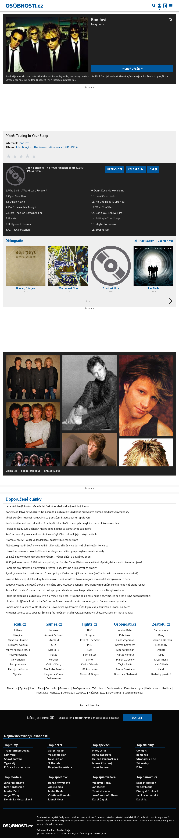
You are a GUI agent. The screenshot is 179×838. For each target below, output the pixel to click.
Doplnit (138, 717)
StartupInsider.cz (133, 692)
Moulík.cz (42, 692)
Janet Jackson (100, 767)
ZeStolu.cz (98, 688)
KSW (89, 649)
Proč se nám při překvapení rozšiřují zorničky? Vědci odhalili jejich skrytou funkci (52, 534)
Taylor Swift (125, 664)
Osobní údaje (63, 830)
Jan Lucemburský (147, 795)
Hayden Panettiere (60, 767)
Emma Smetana (125, 669)
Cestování (51, 688)
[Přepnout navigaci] (159, 5)
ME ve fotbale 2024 (18, 649)
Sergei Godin (56, 750)
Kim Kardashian (125, 649)
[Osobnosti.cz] (24, 5)
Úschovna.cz (152, 688)
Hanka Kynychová (59, 782)
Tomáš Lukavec (102, 791)
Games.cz (53, 624)
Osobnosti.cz (125, 624)
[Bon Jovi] (47, 44)
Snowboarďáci (13, 759)
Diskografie (14, 240)
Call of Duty (53, 664)
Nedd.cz (166, 688)
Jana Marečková (14, 782)
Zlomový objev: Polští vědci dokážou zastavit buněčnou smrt (42, 540)
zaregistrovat (81, 717)
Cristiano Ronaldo (59, 795)
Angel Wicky (11, 795)
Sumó (89, 659)
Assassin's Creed (53, 635)
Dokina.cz (68, 692)
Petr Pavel (125, 635)
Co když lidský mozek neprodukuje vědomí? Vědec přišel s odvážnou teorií (48, 556)
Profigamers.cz (81, 688)
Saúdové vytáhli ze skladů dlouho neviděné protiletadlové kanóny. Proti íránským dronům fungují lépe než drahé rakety (75, 584)
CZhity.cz (81, 692)
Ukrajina (18, 635)
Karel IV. (141, 799)
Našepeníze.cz (96, 692)
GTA (53, 645)
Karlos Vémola (89, 664)
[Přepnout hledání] (154, 5)
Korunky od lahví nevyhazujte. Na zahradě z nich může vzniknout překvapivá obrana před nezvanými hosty (67, 512)
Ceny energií (18, 659)
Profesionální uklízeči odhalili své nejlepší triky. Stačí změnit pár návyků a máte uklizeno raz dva (62, 523)
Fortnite (54, 659)
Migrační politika (18, 645)
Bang (161, 635)
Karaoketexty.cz (133, 688)
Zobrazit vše (165, 240)
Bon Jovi (98, 19)
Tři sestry (142, 763)
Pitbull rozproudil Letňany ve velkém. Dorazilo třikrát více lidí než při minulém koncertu (57, 545)
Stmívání (10, 754)
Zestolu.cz (161, 624)
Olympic (141, 750)
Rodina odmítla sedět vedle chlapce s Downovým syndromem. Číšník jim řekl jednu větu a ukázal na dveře (68, 607)
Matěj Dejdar (56, 791)
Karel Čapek (100, 799)
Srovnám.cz (114, 692)
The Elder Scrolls (54, 669)
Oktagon (89, 635)
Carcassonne (161, 630)
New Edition (55, 759)
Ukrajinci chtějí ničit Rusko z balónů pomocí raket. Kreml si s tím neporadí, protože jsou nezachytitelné (66, 601)
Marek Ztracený (125, 659)
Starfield (54, 640)
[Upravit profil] (170, 20)
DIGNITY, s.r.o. (100, 833)
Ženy (40, 688)
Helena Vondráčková (105, 759)
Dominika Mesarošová (18, 799)
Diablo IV (53, 649)
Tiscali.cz (18, 624)
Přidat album (145, 240)
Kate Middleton (146, 782)
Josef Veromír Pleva (105, 795)
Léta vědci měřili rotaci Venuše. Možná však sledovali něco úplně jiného (47, 506)
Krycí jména (161, 659)
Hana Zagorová (125, 640)
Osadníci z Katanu (161, 640)
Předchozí (114, 169)
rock (101, 24)
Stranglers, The (146, 759)
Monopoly (161, 645)
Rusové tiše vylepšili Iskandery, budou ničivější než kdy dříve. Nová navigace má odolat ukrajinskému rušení (68, 579)
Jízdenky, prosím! (161, 674)
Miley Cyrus (99, 750)
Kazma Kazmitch (125, 645)
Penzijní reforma (18, 669)
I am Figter (89, 654)
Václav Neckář (57, 754)
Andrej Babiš (125, 630)
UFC (89, 630)
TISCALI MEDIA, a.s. (68, 833)
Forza (53, 654)
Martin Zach (11, 791)
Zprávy (23, 688)
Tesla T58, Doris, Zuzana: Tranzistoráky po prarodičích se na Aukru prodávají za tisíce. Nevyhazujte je (65, 590)
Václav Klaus (144, 787)
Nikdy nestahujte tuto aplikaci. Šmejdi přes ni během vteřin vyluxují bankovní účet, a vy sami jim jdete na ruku (69, 612)
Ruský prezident (18, 654)
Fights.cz (89, 624)
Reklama (41, 830)
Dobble (161, 649)
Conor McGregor (89, 674)
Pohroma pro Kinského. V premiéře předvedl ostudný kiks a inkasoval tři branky (51, 567)
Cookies (51, 830)
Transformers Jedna (17, 750)
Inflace (18, 630)
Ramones (142, 754)
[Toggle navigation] (170, 5)
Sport (32, 688)
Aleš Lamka (55, 787)
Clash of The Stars (89, 640)
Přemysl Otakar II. (147, 791)
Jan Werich (98, 787)
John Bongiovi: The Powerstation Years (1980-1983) (47, 147)
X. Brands (54, 763)
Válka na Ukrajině (18, 640)
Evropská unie (18, 664)
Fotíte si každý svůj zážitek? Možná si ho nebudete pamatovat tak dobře (48, 528)
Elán (139, 767)
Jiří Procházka (90, 669)
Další (153, 169)
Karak (161, 669)
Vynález (18, 674)
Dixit (161, 654)
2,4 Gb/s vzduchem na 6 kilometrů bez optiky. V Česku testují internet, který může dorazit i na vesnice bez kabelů (72, 573)
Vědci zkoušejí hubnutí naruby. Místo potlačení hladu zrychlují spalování (48, 517)
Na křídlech (161, 664)
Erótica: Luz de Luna (17, 767)
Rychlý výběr (131, 68)
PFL (89, 645)
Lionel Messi (56, 799)
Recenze (54, 630)
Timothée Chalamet (125, 674)
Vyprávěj (9, 763)
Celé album (136, 169)
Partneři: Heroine (89, 705)
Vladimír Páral (101, 782)
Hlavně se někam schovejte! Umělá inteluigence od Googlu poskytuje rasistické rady (55, 551)
